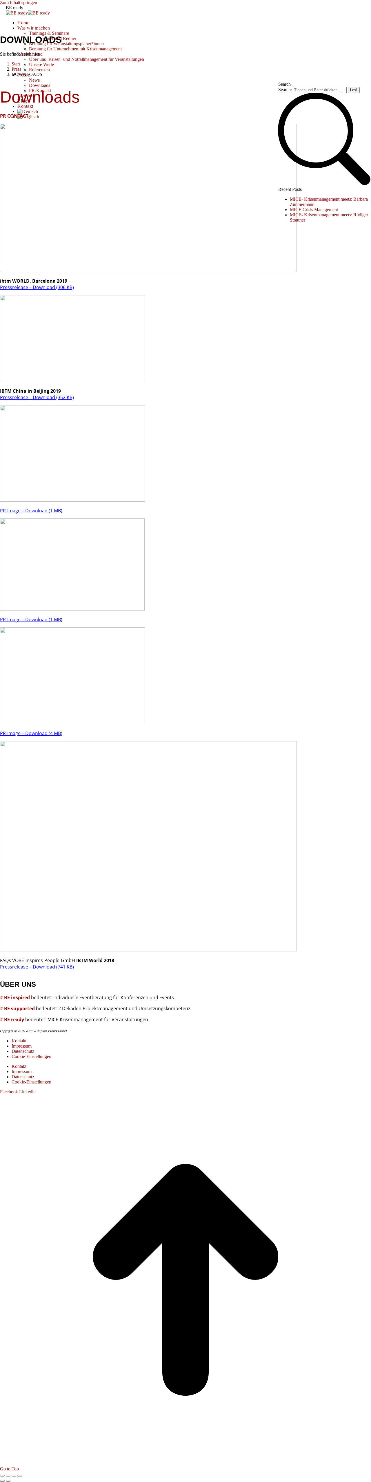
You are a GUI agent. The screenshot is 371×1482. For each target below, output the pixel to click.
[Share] (8, 1475)
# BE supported (17, 1008)
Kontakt (19, 1040)
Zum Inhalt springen (18, 2)
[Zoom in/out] (19, 1475)
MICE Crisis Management (314, 209)
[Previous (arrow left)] (2, 1481)
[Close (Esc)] (2, 1475)
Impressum (22, 1046)
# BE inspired (15, 997)
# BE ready (12, 1019)
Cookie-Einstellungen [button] (31, 1056)
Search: (285, 89)
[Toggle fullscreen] (14, 1475)
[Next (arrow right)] (8, 1481)
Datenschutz (23, 1051)
